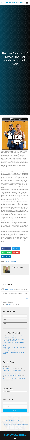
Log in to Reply (25, 298)
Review (14, 261)
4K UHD (7, 261)
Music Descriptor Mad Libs (9, 368)
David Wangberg (16, 67)
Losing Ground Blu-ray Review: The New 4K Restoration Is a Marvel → (15, 425)
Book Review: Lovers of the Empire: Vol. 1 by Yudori (14, 365)
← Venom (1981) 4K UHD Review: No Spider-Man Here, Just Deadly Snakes (14, 421)
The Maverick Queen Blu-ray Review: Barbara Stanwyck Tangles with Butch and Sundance (14, 344)
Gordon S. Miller (9, 289)
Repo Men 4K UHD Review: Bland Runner (12, 370)
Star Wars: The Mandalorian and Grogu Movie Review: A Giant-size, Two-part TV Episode (14, 352)
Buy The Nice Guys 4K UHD (7, 168)
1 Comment (22, 67)
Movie (11, 261)
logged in (9, 304)
